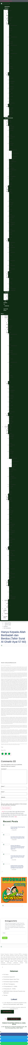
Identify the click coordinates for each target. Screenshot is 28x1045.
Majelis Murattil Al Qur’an (11, 146)
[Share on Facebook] (2, 754)
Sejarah (9, 10)
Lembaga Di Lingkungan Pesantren (9, 189)
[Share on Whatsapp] (9, 754)
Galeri (7, 292)
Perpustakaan (13, 150)
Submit (4, 937)
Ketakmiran (13, 176)
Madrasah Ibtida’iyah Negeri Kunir (12, 219)
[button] (4, 313)
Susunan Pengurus (11, 127)
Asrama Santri (8, 74)
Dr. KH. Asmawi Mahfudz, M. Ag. (11, 67)
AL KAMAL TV (5, 302)
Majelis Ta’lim (8, 240)
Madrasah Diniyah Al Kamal (12, 139)
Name (3, 786)
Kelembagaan (9, 118)
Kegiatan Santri (8, 105)
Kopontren (12, 290)
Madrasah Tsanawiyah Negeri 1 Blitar (12, 226)
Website (3, 797)
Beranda (7, 6)
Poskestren (13, 288)
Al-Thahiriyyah (12, 102)
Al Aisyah (10, 99)
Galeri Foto (8, 295)
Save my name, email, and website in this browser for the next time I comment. (14, 804)
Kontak (7, 305)
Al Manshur (11, 77)
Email (3, 791)
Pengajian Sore (12, 270)
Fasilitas (9, 116)
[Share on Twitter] (6, 754)
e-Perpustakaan (15, 152)
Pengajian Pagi (12, 266)
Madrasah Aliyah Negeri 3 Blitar (12, 234)
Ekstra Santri (11, 114)
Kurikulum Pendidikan (9, 18)
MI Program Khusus (11, 203)
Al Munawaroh (12, 80)
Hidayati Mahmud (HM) (11, 90)
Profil (7, 8)
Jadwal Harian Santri (11, 110)
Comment (4, 768)
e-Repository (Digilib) (14, 157)
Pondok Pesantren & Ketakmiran (9, 123)
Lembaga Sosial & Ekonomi (8, 275)
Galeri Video (8, 298)
